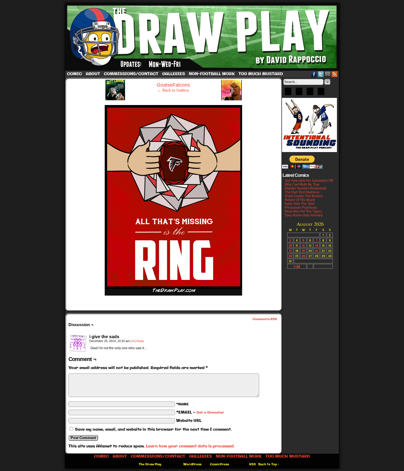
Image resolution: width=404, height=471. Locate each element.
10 (290, 245)
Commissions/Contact (131, 74)
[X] (310, 93)
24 (290, 256)
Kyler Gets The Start (299, 204)
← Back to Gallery (173, 90)
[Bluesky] (288, 93)
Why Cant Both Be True (302, 184)
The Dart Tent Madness (302, 192)
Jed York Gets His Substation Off (309, 181)
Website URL (188, 420)
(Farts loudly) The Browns (304, 196)
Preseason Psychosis (301, 208)
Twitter (320, 74)
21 (316, 251)
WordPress (192, 464)
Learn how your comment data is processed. (190, 446)
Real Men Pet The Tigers (303, 211)
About (93, 74)
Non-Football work (212, 74)
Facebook (314, 74)
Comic (74, 74)
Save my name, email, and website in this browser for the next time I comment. (153, 429)
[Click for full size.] (173, 294)
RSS (334, 74)
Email (327, 74)
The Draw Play (202, 37)
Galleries (173, 74)
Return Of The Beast (300, 200)
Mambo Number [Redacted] (305, 188)
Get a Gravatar (210, 412)
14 (316, 245)
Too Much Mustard (261, 74)
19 (303, 251)
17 (290, 251)
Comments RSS (265, 319)
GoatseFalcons (173, 85)
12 (303, 245)
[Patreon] (299, 93)
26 (303, 256)
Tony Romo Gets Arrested (304, 215)
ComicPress (219, 464)
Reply (140, 341)
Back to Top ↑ (269, 464)
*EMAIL (200, 412)
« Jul (297, 266)
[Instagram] (321, 93)
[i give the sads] (78, 343)
